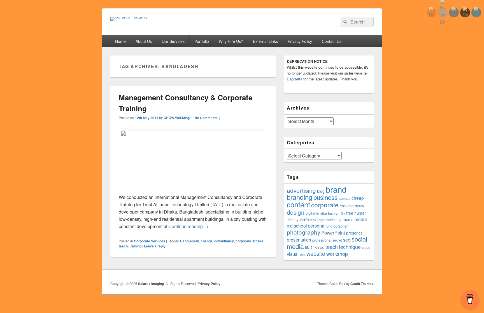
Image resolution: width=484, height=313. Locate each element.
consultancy (224, 241)
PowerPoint (333, 232)
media (348, 219)
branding (299, 197)
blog (321, 191)
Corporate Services (149, 241)
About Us (144, 41)
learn (304, 219)
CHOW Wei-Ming (177, 117)
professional (321, 240)
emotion (321, 213)
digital (310, 213)
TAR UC (318, 247)
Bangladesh (189, 241)
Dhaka (258, 241)
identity (292, 219)
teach (123, 246)
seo (346, 240)
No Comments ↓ (208, 117)
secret (337, 240)
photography (303, 232)
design (295, 212)
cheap (358, 198)
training (135, 246)
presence (354, 233)
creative (347, 205)
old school (297, 225)
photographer (337, 226)
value (366, 247)
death (359, 205)
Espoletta (294, 79)
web (302, 254)
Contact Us (331, 41)
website (315, 253)
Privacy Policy (300, 41)
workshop (337, 253)
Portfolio (201, 41)
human (360, 213)
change (207, 241)
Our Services (173, 41)
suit (308, 247)
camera (344, 198)
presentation (299, 240)
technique (350, 246)
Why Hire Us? (231, 41)
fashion (333, 213)
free (349, 213)
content (298, 204)
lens (313, 220)
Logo (321, 219)
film (343, 213)
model (361, 219)
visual (293, 254)
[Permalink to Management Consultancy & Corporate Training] (193, 134)
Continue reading (188, 226)
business (325, 197)
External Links (265, 41)
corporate (243, 241)
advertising (301, 190)
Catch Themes (362, 283)
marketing (333, 219)
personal (316, 225)
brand (336, 189)
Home (120, 41)
